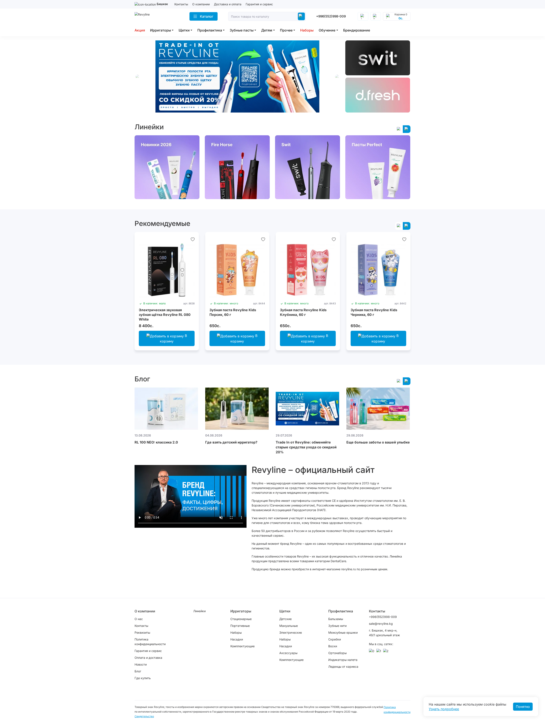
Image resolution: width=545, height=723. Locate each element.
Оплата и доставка (148, 657)
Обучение (327, 30)
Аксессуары (288, 653)
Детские (285, 619)
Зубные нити (337, 625)
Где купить (143, 678)
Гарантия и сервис (259, 4)
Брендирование (356, 30)
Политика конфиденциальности (150, 641)
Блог (138, 671)
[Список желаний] (193, 239)
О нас (139, 619)
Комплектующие (242, 646)
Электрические (290, 632)
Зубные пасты (242, 30)
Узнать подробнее (444, 709)
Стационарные (241, 619)
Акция (140, 30)
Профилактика (209, 30)
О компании (201, 4)
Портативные (240, 625)
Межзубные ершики (343, 632)
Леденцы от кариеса (343, 666)
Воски (332, 646)
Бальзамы (335, 619)
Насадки (236, 639)
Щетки (184, 30)
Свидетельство (144, 716)
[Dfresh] (377, 95)
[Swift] (377, 58)
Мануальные (288, 625)
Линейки (199, 611)
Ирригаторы (160, 30)
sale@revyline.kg (381, 623)
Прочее (286, 30)
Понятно (523, 706)
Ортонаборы (337, 653)
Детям (266, 30)
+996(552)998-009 (331, 16)
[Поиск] (301, 16)
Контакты (181, 4)
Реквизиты (142, 632)
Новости (141, 664)
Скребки (334, 639)
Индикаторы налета (342, 660)
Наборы (307, 30)
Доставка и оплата (227, 4)
